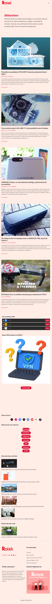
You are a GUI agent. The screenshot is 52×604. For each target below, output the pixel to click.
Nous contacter (30, 555)
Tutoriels (26, 451)
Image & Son (4, 130)
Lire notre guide (26, 388)
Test (9, 130)
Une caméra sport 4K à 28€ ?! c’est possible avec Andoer (24, 128)
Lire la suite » (4, 87)
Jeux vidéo (26, 440)
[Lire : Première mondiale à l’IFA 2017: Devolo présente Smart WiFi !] (25, 53)
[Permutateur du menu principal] (48, 3)
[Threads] (24, 419)
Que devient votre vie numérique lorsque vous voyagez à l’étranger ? (17, 518)
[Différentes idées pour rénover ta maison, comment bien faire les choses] (9, 488)
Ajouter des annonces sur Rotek (34, 557)
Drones (3, 296)
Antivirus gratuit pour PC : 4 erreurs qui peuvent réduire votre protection (18, 469)
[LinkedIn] (28, 419)
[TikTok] (40, 420)
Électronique (4, 76)
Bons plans (26, 447)
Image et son (26, 436)
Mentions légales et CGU (33, 560)
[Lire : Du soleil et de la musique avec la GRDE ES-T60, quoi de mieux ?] (25, 219)
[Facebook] (20, 419)
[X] (12, 419)
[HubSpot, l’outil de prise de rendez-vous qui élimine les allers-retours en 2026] (8, 475)
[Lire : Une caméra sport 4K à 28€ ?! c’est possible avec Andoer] (25, 109)
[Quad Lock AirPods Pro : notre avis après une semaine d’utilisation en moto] (9, 531)
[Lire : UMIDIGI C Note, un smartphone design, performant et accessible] (25, 163)
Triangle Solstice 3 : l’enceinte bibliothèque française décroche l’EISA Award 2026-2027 (22, 506)
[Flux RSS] (36, 419)
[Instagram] (16, 419)
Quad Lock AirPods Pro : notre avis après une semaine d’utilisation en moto (19, 537)
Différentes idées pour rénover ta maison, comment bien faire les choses (19, 494)
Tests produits (26, 429)
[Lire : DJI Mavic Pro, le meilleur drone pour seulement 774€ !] (25, 275)
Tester (47, 320)
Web (26, 443)
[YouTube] (32, 419)
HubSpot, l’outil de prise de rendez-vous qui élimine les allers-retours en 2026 (20, 482)
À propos (29, 552)
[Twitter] (7, 555)
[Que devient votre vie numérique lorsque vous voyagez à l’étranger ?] (8, 512)
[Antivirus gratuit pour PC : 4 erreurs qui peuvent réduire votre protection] (9, 463)
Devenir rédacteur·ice (32, 563)
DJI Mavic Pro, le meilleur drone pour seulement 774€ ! (24, 295)
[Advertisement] (26, 402)
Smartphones (4, 186)
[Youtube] (9, 555)
